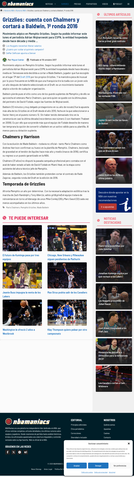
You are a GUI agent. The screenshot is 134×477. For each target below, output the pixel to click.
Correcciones (76, 433)
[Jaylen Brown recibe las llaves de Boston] (114, 116)
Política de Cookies (61, 469)
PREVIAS (77, 4)
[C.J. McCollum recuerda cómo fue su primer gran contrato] (114, 34)
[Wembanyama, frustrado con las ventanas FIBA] (114, 88)
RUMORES (65, 4)
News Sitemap (36, 469)
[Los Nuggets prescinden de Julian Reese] (114, 296)
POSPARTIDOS (91, 4)
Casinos (107, 433)
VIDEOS (105, 4)
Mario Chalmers (13, 207)
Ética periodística (77, 429)
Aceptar (77, 465)
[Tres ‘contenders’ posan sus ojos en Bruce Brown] (114, 143)
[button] (128, 443)
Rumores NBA (9, 10)
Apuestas (107, 429)
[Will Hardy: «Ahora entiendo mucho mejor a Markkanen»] (114, 61)
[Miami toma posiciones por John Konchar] (114, 242)
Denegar (98, 465)
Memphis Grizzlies (28, 207)
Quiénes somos (109, 425)
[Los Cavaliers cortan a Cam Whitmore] (114, 379)
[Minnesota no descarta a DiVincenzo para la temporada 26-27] (114, 351)
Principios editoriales (78, 425)
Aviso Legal (48, 469)
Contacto (107, 437)
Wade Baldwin (43, 207)
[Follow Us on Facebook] (7, 452)
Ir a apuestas (107, 206)
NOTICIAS (49, 4)
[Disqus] (46, 375)
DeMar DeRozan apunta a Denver (21, 53)
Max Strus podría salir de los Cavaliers (67, 292)
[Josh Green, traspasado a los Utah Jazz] (114, 324)
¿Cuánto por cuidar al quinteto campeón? (25, 49)
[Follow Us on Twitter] (13, 452)
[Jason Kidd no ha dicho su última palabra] (114, 171)
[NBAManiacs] (18, 4)
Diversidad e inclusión (79, 437)
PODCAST (118, 4)
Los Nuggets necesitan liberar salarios (23, 45)
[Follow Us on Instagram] (19, 452)
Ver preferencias (120, 465)
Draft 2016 (25, 76)
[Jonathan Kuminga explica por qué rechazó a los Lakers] (114, 269)
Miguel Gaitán (18, 59)
